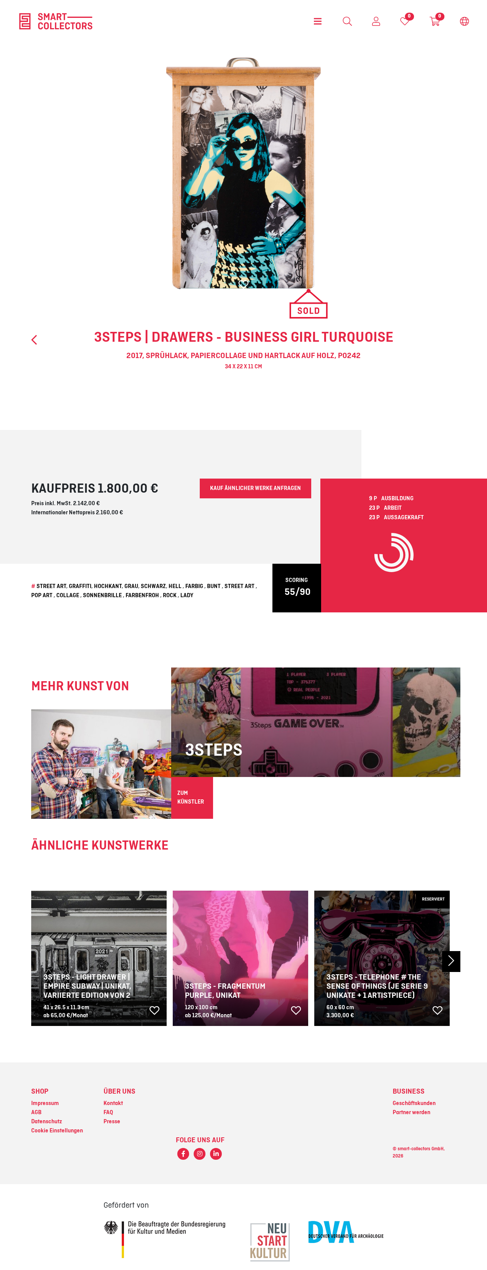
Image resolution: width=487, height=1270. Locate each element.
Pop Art (42, 596)
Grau (131, 586)
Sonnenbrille (102, 596)
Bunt (214, 586)
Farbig (194, 586)
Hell (175, 586)
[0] (404, 23)
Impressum (45, 1103)
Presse (111, 1122)
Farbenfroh (142, 596)
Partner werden (411, 1113)
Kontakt (113, 1103)
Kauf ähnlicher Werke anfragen (255, 488)
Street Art (51, 586)
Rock (170, 596)
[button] (427, 961)
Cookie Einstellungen (57, 1131)
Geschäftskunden (414, 1103)
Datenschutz (46, 1122)
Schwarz (153, 586)
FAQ (108, 1113)
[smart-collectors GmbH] (55, 21)
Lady (186, 596)
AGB (36, 1113)
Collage (67, 596)
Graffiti (80, 586)
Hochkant (108, 586)
